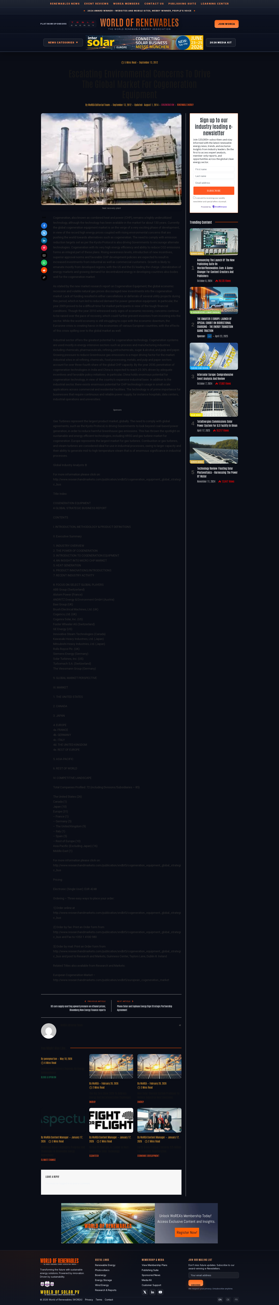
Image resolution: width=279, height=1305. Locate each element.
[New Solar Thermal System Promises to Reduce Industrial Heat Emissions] (159, 1066)
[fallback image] (139, 1223)
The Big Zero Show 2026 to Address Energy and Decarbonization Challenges (110, 1095)
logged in (64, 1183)
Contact (109, 1299)
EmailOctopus (221, 207)
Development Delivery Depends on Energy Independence (62, 1070)
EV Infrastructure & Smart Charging (205, 312)
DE (228, 1299)
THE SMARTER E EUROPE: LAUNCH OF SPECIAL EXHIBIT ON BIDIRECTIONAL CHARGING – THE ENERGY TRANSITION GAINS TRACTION (215, 324)
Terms (99, 1299)
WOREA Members (126, 3)
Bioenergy (100, 1275)
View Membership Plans (154, 1265)
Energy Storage (103, 1280)
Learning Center (215, 3)
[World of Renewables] (47, 1284)
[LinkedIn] (44, 240)
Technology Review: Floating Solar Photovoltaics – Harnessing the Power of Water (217, 472)
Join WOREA (226, 24)
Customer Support (151, 1285)
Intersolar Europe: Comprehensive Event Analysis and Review (215, 376)
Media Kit (147, 1280)
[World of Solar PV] (60, 1293)
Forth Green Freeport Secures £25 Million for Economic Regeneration (159, 1149)
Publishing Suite (182, 3)
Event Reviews (96, 3)
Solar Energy (196, 415)
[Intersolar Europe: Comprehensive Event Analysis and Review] (214, 356)
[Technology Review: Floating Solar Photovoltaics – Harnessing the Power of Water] (214, 450)
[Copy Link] (44, 277)
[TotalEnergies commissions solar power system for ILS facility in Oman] (214, 403)
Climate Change (48, 1159)
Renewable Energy (185, 104)
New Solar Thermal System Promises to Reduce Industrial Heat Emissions (158, 1095)
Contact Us (154, 3)
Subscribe (196, 1285)
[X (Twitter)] (145, 1292)
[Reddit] (44, 270)
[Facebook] (44, 226)
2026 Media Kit (221, 42)
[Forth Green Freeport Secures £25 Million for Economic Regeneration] (159, 1120)
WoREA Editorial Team (99, 104)
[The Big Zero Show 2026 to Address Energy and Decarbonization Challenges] (111, 1066)
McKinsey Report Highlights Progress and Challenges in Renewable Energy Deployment (63, 1151)
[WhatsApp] (44, 263)
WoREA (95, 1083)
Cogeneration (167, 104)
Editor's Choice (197, 253)
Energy (92, 1101)
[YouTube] (160, 1292)
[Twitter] (44, 233)
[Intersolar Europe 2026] (144, 42)
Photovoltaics (102, 1270)
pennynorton (50, 1058)
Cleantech (94, 1155)
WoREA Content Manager (56, 1137)
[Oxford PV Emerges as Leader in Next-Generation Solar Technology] (111, 1120)
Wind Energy (102, 1285)
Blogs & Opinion (48, 1077)
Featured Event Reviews (199, 368)
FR (236, 1299)
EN (220, 1299)
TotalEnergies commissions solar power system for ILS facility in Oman (217, 423)
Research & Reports (105, 1290)
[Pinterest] (44, 248)
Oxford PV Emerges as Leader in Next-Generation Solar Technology (109, 1149)
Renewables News (65, 3)
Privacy (89, 1299)
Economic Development (148, 1155)
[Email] (44, 255)
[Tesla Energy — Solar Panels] (82, 23)
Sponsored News (151, 1275)
